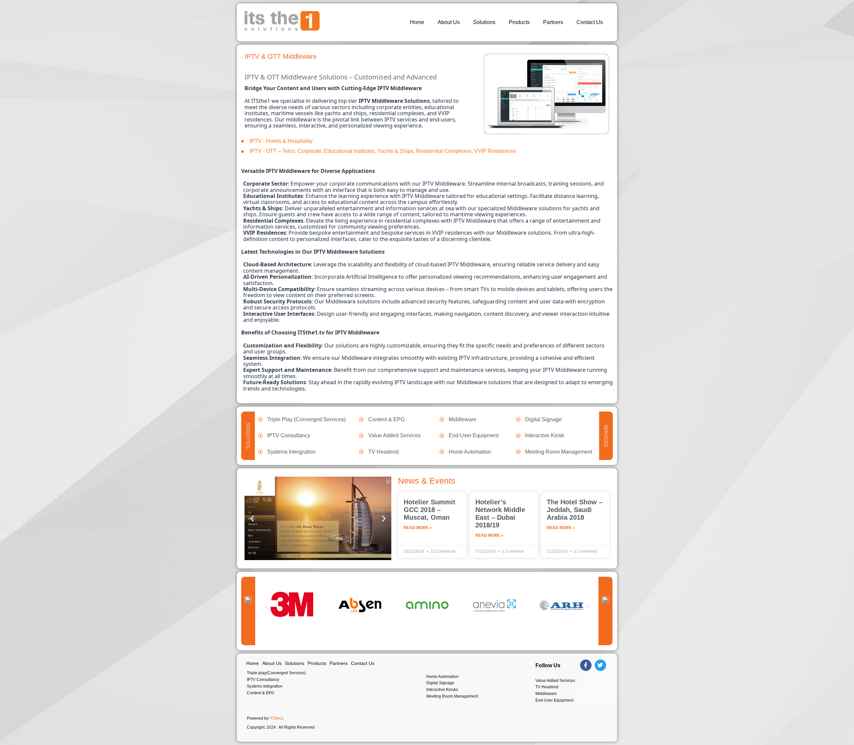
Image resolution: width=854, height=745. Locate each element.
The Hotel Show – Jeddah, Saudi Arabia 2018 (574, 509)
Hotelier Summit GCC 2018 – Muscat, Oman (429, 509)
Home (417, 22)
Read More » (418, 528)
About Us (449, 22)
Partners (553, 22)
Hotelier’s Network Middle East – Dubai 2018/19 (500, 513)
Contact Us (589, 22)
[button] (252, 518)
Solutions (484, 22)
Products (519, 22)
